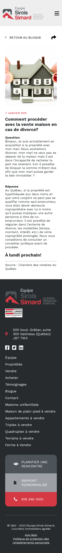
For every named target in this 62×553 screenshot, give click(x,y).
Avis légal (31, 535)
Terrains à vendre (19, 438)
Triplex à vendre (18, 425)
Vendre (11, 371)
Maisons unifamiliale (22, 405)
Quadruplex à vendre (22, 431)
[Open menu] (56, 13)
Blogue (10, 391)
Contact (11, 398)
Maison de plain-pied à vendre (30, 411)
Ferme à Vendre (18, 445)
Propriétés (13, 364)
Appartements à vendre (24, 418)
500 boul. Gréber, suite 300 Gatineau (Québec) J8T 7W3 (32, 334)
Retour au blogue (25, 37)
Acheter (11, 378)
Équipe (11, 357)
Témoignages (16, 384)
